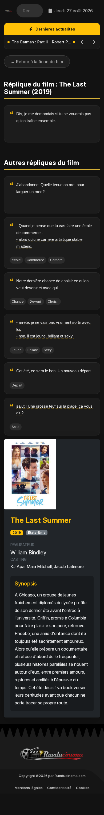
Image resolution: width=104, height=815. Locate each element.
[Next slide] (94, 42)
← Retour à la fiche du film (37, 61)
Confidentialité (59, 788)
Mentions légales (29, 788)
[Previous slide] (82, 42)
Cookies (83, 788)
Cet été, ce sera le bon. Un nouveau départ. (54, 371)
